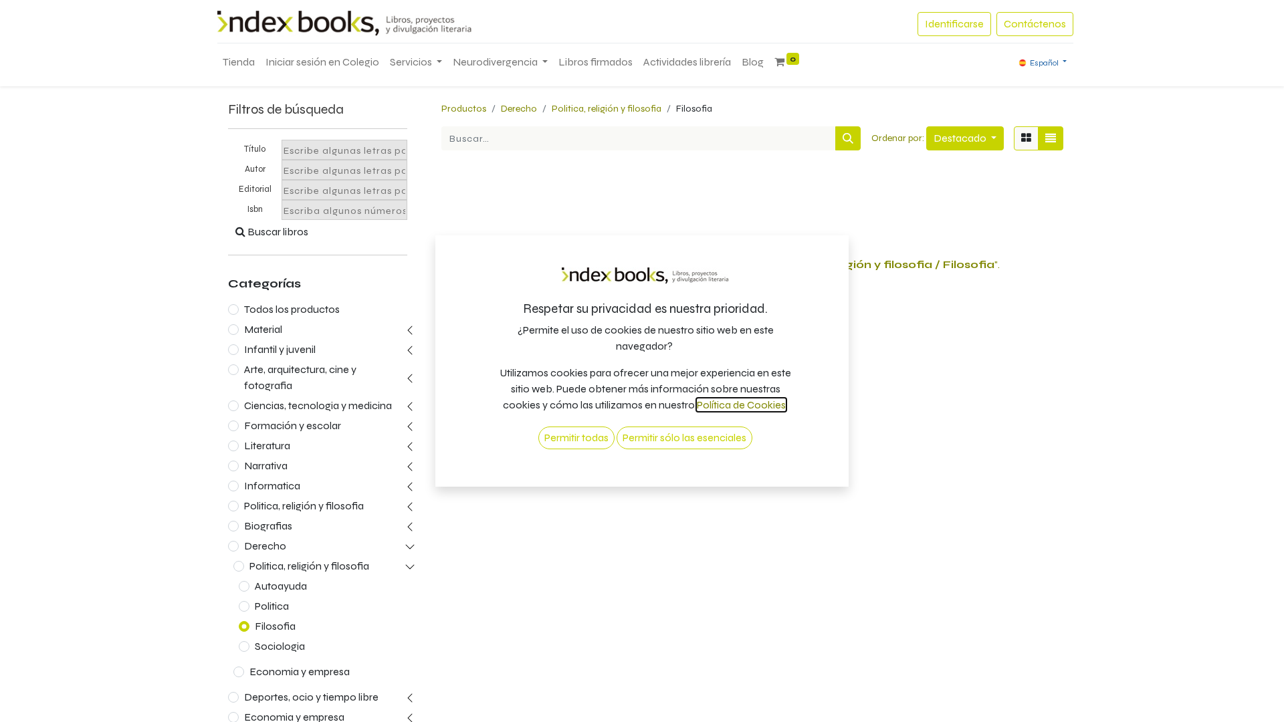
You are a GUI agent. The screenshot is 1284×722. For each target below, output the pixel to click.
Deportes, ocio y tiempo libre (311, 697)
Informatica (272, 485)
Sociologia (280, 646)
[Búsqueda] (848, 138)
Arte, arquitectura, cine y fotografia (300, 377)
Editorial (255, 189)
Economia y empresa (299, 671)
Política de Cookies (741, 404)
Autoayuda (281, 586)
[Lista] (1050, 138)
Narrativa (266, 465)
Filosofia (275, 626)
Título (254, 149)
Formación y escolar (292, 425)
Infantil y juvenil (280, 349)
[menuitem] (238, 62)
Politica (272, 606)
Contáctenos (1035, 23)
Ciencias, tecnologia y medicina (318, 405)
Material (263, 329)
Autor (255, 169)
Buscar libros (276, 231)
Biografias (268, 525)
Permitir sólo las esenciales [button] (684, 437)
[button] (965, 138)
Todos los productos (292, 309)
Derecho (265, 545)
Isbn (255, 209)
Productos (463, 108)
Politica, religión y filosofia (304, 505)
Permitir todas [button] (576, 437)
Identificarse (954, 23)
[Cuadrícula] (1026, 138)
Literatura (267, 445)
